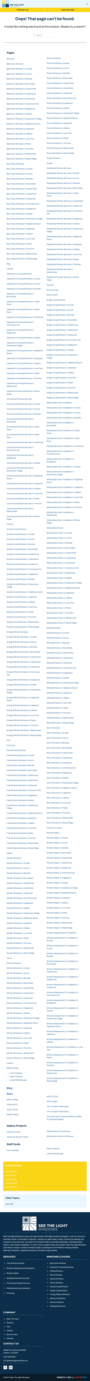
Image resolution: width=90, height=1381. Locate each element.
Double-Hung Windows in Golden (21, 579)
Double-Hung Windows (16, 529)
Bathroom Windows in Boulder (19, 79)
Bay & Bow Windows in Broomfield (21, 184)
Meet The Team (13, 1319)
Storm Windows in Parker (57, 808)
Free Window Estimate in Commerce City (24, 790)
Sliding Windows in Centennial (59, 663)
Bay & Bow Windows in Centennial (21, 199)
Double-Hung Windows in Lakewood (22, 597)
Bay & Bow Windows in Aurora (19, 174)
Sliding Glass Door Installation (59, 403)
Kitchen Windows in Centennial (20, 998)
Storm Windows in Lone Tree (59, 803)
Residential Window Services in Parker (63, 259)
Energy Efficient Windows (17, 632)
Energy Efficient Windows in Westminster (24, 730)
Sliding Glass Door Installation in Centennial (65, 446)
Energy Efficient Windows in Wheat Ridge (24, 735)
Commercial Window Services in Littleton (24, 489)
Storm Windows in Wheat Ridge (60, 823)
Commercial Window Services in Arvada (23, 404)
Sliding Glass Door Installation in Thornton (64, 507)
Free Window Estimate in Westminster (22, 843)
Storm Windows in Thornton (58, 813)
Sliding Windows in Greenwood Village (63, 683)
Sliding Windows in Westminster (60, 718)
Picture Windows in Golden (58, 108)
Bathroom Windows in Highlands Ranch (23, 124)
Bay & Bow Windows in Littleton (20, 234)
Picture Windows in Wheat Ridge (60, 153)
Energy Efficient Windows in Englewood (23, 680)
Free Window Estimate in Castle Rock (22, 780)
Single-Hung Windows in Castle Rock (62, 330)
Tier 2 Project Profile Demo (58, 1112)
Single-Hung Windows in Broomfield (62, 320)
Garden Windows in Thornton (19, 943)
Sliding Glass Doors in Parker (59, 608)
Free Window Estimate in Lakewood (21, 818)
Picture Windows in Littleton (58, 128)
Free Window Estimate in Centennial (22, 785)
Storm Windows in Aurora (57, 738)
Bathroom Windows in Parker (19, 144)
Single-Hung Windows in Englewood (62, 345)
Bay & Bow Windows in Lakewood (21, 229)
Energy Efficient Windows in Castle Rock (24, 662)
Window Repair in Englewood (59, 878)
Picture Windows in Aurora (58, 68)
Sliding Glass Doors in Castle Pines (61, 553)
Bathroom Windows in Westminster (21, 154)
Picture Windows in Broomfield (60, 78)
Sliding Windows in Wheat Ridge (60, 723)
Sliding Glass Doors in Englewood (61, 573)
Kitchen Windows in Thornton (19, 1048)
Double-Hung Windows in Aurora (20, 539)
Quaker (50, 163)
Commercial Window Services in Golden (23, 463)
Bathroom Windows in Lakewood (20, 129)
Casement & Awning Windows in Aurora (23, 284)
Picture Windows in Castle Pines (60, 83)
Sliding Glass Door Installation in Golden (64, 467)
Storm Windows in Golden (58, 778)
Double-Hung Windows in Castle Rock (23, 559)
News (10, 1093)
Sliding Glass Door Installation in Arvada (63, 408)
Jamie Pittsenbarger (18, 1080)
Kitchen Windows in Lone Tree (19, 1038)
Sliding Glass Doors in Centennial (61, 563)
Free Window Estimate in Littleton (21, 823)
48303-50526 (12, 1100)
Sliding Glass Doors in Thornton (60, 613)
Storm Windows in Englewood (59, 773)
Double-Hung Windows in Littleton (21, 602)
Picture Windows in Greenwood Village (63, 113)
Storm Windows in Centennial (59, 763)
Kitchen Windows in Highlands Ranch (22, 1023)
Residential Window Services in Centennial (64, 206)
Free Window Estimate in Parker (20, 833)
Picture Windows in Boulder (58, 73)
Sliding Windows (54, 628)
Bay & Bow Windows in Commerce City (23, 204)
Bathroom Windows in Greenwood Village (24, 119)
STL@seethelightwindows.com (15, 1361)
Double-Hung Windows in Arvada (21, 534)
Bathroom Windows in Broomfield (21, 84)
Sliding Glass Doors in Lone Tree (60, 603)
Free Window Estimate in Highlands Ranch (24, 813)
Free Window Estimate (16, 750)
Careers (10, 269)
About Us (10, 59)
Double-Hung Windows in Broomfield (22, 549)
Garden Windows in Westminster (20, 948)
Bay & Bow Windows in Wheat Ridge (22, 259)
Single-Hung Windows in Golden (60, 350)
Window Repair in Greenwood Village (62, 888)
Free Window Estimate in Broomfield (22, 770)
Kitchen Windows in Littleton (18, 1033)
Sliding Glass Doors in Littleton (59, 598)
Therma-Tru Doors (54, 828)
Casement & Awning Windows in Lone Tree (24, 368)
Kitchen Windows (14, 963)
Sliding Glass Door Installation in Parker (63, 502)
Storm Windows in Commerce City (61, 768)
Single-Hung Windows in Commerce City (64, 340)
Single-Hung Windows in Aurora (60, 310)
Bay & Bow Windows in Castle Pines (22, 189)
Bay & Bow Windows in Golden (20, 214)
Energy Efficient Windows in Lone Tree (23, 715)
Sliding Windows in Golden (58, 678)
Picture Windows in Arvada (58, 63)
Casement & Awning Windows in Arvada (23, 279)
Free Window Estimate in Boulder (21, 765)
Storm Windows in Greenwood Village (62, 783)
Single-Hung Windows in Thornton (61, 388)
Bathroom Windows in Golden (19, 114)
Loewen (10, 1063)
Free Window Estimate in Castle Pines (22, 775)
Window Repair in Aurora (57, 843)
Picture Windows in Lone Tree (59, 133)
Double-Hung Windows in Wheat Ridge (23, 627)
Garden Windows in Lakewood (19, 923)
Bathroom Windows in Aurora (19, 74)
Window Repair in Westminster (59, 923)
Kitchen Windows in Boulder (18, 978)
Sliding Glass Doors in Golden (59, 578)
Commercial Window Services (19, 399)
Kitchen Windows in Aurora (18, 973)
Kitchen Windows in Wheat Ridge (20, 1058)
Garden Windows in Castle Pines (20, 883)
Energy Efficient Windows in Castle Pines (24, 657)
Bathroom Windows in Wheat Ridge (21, 159)
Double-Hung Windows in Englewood (22, 574)
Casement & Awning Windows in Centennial (25, 317)
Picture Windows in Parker (58, 138)
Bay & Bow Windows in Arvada (19, 169)
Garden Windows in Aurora (18, 868)
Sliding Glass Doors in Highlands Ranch (63, 588)
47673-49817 (52, 1102)
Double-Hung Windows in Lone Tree (22, 607)
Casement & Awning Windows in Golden (23, 338)
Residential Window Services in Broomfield (65, 188)
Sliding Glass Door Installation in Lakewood (65, 487)
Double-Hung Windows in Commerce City (24, 569)
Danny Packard (16, 1076)
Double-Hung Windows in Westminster (23, 622)
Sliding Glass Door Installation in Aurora (63, 413)
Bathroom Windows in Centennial (21, 99)
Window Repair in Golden (57, 883)
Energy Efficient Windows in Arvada (22, 637)
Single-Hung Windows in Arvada (60, 305)
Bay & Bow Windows (15, 164)
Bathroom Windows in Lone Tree (20, 139)
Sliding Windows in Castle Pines (60, 653)
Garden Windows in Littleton (18, 928)
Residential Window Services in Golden (63, 224)
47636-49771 (12, 1105)
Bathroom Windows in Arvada (19, 69)
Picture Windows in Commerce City (61, 98)
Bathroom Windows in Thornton (20, 149)
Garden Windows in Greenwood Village (23, 913)
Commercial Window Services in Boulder (24, 414)
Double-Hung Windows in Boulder (21, 544)
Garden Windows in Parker (18, 938)
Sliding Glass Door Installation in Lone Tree (65, 497)
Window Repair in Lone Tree (58, 908)
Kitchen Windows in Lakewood (19, 1028)
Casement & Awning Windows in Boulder (24, 289)
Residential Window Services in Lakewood (64, 244)
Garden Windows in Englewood (20, 903)
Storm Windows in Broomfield (59, 748)
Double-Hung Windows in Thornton (21, 617)
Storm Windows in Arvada (57, 733)
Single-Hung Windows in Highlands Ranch (64, 363)
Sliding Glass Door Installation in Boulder (64, 418)
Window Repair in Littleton (57, 903)
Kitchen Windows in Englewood (20, 1008)
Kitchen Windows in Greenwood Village (23, 1018)
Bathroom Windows (15, 64)
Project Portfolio (53, 158)
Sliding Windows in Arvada (58, 633)
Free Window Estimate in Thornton (21, 838)
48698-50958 (12, 1115)
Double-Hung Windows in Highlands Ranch (25, 592)
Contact (10, 524)
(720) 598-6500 (9, 1357)
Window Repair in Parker (57, 913)
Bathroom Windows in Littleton (19, 134)
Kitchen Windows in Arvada (18, 968)
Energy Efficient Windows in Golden (22, 685)
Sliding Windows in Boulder (58, 643)
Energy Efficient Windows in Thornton (22, 725)
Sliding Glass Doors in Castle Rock (61, 558)
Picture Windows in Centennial (59, 93)
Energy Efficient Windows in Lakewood (23, 705)
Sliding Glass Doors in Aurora (59, 538)
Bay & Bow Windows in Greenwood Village (24, 219)
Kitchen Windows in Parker (18, 1043)
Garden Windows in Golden (18, 908)
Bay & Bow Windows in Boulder (20, 179)
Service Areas (52, 290)
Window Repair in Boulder (57, 848)
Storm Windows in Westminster (60, 818)
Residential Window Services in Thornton (64, 264)
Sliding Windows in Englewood (59, 673)
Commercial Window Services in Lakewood (25, 484)
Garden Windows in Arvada (18, 863)
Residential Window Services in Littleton (63, 249)
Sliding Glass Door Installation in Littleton (64, 492)
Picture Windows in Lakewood (59, 123)
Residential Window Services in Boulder (63, 183)
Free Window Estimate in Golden (20, 800)
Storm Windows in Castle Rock (60, 758)
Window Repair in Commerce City (61, 873)
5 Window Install (13, 1132)
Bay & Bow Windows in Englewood (21, 209)
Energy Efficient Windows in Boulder (22, 647)
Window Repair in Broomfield (59, 853)
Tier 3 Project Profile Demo (58, 1106)
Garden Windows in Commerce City (22, 898)
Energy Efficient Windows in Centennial (23, 667)
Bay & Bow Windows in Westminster (22, 254)
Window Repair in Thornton (58, 918)
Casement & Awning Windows (19, 274)
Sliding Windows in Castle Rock (60, 658)
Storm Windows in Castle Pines (60, 753)
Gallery (10, 853)
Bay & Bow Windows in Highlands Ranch (24, 224)
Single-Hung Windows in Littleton (60, 373)
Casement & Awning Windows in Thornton (24, 378)
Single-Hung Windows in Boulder (60, 315)
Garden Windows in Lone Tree (19, 933)
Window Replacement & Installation (61, 933)
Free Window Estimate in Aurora (20, 760)
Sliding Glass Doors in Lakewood (60, 593)
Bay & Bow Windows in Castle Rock (22, 194)
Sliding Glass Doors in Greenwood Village (64, 583)
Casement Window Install (17, 1137)
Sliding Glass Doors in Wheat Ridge (61, 623)
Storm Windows (53, 728)
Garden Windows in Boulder (18, 873)
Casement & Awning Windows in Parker (23, 373)
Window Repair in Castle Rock (59, 863)
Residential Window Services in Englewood (65, 219)
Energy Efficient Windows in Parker (21, 720)
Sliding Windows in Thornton (59, 713)
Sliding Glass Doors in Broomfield (61, 548)
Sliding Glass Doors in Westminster (61, 618)
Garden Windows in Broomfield (20, 878)
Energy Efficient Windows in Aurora (21, 642)
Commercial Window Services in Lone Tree (24, 494)
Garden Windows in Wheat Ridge (20, 953)
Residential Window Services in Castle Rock (65, 201)
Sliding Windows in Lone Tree (59, 703)
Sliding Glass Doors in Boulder (59, 543)
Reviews (50, 285)
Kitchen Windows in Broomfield (20, 983)
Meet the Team (13, 1068)
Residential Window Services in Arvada (63, 173)
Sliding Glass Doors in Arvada (59, 533)
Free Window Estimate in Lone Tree (21, 828)
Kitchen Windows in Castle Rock (20, 993)
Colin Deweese (16, 1073)
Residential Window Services (59, 168)
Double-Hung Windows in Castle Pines (23, 554)
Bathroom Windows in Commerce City (23, 104)
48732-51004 (11, 1187)
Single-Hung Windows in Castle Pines (62, 325)
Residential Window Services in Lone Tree (64, 254)
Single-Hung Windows (56, 300)
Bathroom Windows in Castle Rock (21, 94)
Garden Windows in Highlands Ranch (22, 918)
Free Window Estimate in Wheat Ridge (23, 848)
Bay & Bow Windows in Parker (19, 244)
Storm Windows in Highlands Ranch (62, 788)
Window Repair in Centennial (59, 868)
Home (9, 958)
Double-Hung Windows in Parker (20, 612)
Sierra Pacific (52, 295)
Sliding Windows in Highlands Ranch (62, 688)
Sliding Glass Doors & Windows (60, 1136)
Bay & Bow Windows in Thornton (20, 249)
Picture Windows (54, 58)
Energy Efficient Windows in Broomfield (23, 652)
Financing (11, 745)
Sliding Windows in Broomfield (59, 648)
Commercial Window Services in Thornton (24, 504)
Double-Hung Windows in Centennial (22, 564)
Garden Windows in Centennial (20, 893)
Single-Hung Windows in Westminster (62, 393)
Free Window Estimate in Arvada (20, 755)
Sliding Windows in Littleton (58, 698)
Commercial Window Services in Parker (23, 499)
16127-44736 (12, 1110)
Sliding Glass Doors (55, 528)
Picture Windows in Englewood (60, 103)
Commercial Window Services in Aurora (23, 409)
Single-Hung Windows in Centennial (62, 335)
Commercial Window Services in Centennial (25, 442)
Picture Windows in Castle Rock (60, 88)
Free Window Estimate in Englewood (22, 795)
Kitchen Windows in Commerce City (22, 1003)
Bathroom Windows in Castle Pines (21, 89)
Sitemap (10, 1338)
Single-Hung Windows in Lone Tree (61, 378)
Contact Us (22, 10)
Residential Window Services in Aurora (63, 178)
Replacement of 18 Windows (59, 1131)
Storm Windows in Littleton (58, 798)
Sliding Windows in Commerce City (61, 668)
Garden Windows (14, 858)
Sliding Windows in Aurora (58, 638)
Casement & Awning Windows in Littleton (24, 363)
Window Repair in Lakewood (58, 898)
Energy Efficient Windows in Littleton (22, 710)
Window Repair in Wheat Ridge (59, 928)
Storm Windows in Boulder (58, 743)
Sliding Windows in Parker (57, 708)
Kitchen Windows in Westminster (20, 1053)
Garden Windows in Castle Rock (20, 888)
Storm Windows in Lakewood (59, 793)
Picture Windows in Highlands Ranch (62, 118)
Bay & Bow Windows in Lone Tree (21, 239)
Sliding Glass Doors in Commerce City (63, 568)
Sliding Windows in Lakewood (59, 693)
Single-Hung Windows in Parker (60, 383)
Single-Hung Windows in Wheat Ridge (62, 398)
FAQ (8, 740)
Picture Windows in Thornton (59, 143)
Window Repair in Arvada (57, 838)
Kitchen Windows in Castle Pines (20, 988)
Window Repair (53, 833)
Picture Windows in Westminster (60, 148)
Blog (8, 264)
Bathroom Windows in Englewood (21, 109)
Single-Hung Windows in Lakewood (61, 368)
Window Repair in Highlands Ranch (61, 893)
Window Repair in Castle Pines (59, 858)
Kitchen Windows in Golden (18, 1013)
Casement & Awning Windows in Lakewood (25, 358)
